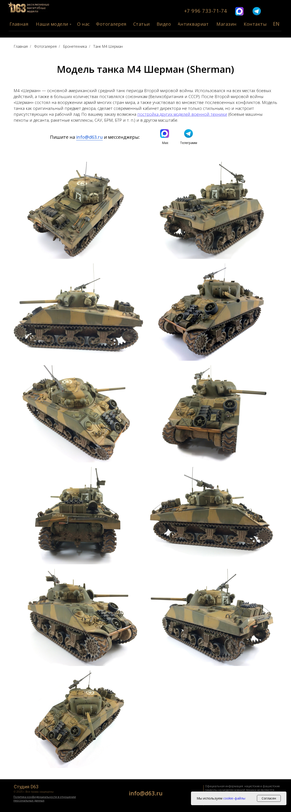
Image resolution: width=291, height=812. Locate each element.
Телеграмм (188, 143)
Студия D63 (26, 786)
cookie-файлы (234, 798)
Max (165, 143)
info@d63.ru (89, 137)
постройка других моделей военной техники (182, 114)
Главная (21, 46)
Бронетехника (75, 46)
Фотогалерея (45, 46)
